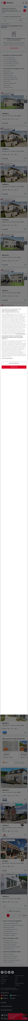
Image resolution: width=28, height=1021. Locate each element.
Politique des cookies (20, 333)
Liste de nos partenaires (7, 358)
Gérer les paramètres (14, 363)
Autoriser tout (14, 367)
